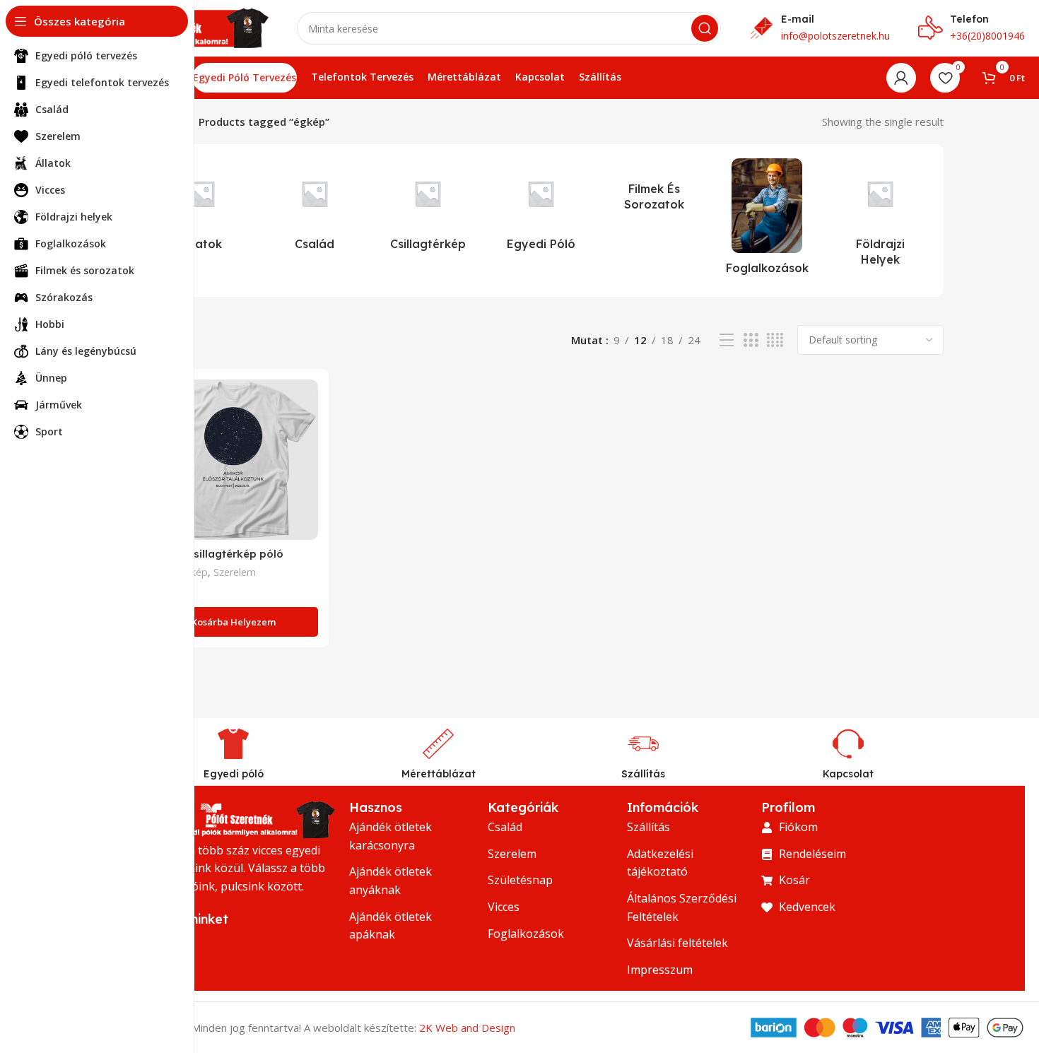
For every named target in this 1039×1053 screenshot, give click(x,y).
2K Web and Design (467, 1027)
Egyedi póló (234, 773)
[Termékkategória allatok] (201, 208)
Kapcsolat (848, 773)
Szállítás (643, 773)
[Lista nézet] (727, 340)
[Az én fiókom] (901, 78)
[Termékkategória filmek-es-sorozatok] (653, 189)
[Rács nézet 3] (751, 340)
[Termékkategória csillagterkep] (427, 208)
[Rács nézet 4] (775, 340)
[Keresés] (704, 28)
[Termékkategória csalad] (314, 208)
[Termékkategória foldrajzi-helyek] (879, 216)
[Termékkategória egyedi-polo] (540, 208)
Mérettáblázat (438, 773)
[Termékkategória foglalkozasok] (766, 220)
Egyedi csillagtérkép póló (215, 553)
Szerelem (234, 572)
